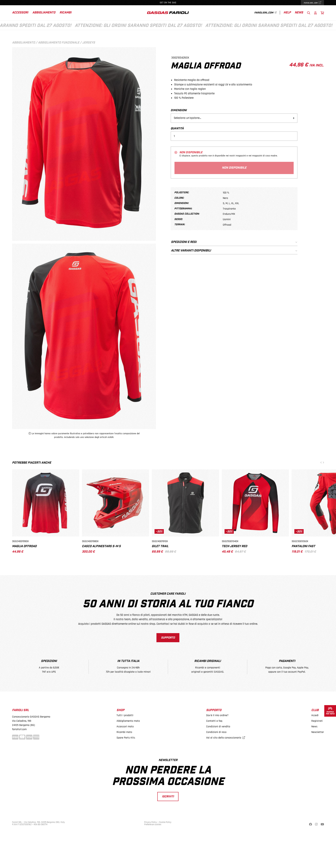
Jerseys (88, 42)
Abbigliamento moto (128, 721)
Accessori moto (125, 726)
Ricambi (65, 12)
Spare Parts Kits (126, 738)
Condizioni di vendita (218, 726)
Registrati (317, 721)
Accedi (314, 715)
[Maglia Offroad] (84, 335)
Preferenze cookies (152, 824)
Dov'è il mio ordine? (217, 715)
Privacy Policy (150, 822)
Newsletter (317, 732)
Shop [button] (120, 710)
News (299, 12)
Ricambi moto (124, 732)
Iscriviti (168, 796)
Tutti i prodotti (125, 715)
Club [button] (315, 710)
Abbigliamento (43, 12)
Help (287, 12)
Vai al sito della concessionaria (224, 738)
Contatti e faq (214, 721)
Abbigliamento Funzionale (58, 42)
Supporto (168, 637)
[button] (320, 462)
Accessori (20, 12)
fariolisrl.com (311, 3)
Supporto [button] (213, 710)
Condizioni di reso (216, 732)
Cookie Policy (165, 822)
